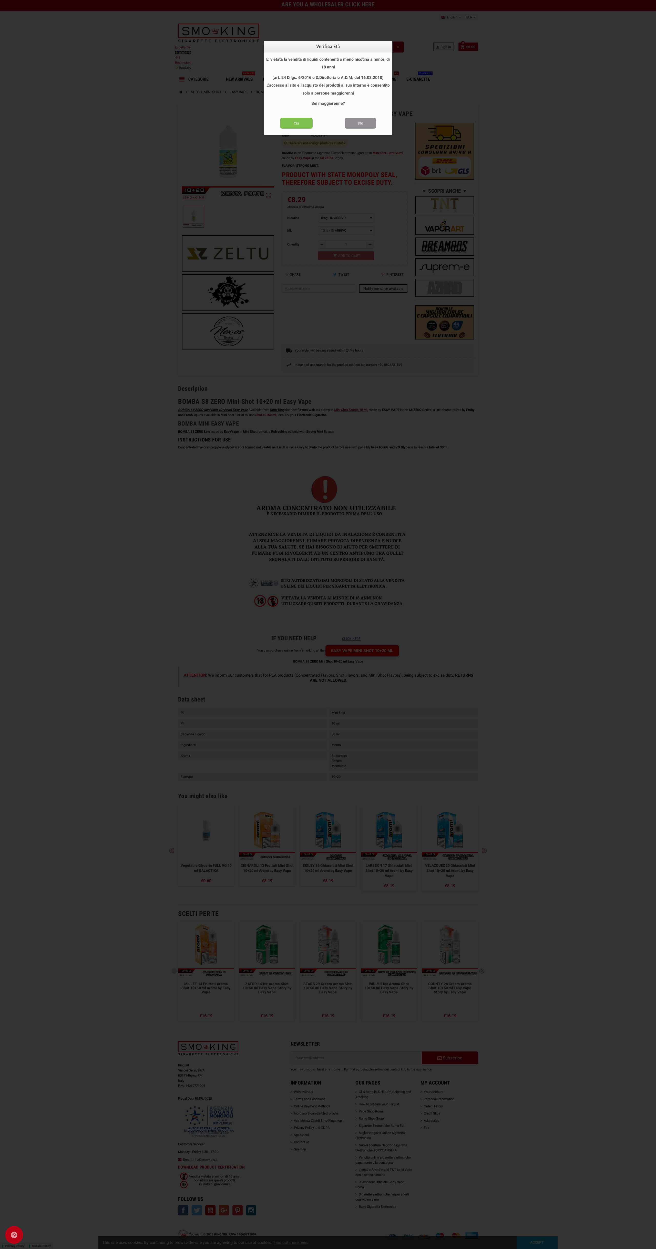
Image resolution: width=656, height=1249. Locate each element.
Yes (296, 123)
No (360, 123)
